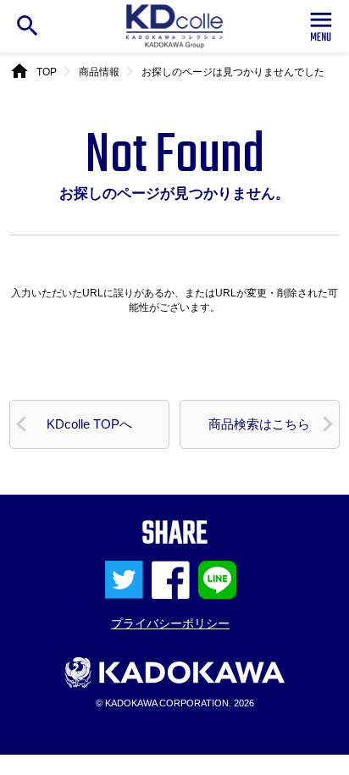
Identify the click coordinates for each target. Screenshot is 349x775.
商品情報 (99, 72)
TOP (46, 72)
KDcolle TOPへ (89, 424)
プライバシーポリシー (170, 623)
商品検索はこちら (259, 424)
